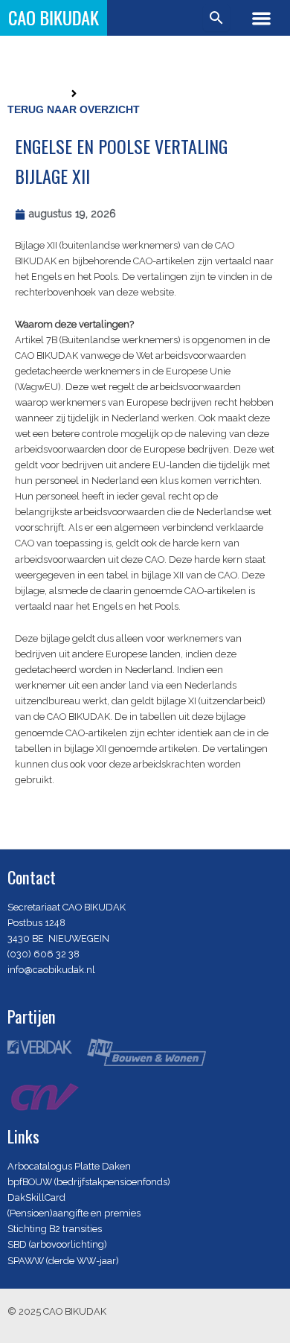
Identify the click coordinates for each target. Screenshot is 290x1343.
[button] (261, 18)
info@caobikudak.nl (51, 969)
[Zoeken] (216, 17)
